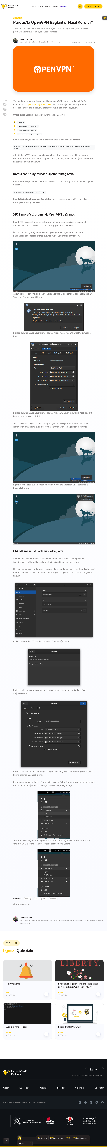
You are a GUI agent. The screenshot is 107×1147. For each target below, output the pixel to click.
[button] (104, 18)
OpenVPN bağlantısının (38, 104)
